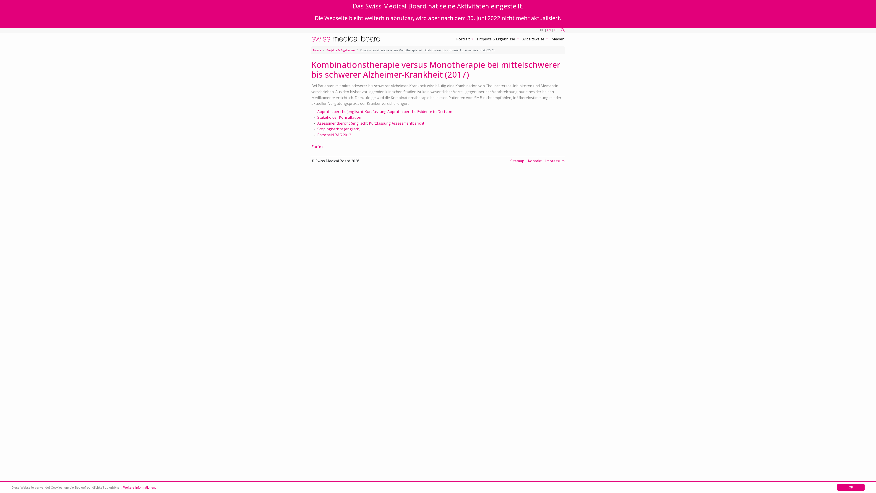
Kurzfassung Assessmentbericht (396, 123)
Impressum (555, 160)
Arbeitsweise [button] (533, 39)
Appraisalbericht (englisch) (340, 111)
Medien (558, 39)
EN (549, 30)
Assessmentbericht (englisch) (342, 123)
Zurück (317, 146)
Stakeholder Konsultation (339, 117)
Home (317, 50)
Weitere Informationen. (139, 487)
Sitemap (517, 160)
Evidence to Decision (434, 111)
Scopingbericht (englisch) (338, 128)
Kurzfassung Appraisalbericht (390, 111)
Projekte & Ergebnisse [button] (496, 39)
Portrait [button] (463, 39)
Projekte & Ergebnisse (340, 50)
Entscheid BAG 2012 (334, 134)
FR (555, 30)
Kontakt (535, 160)
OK (851, 487)
